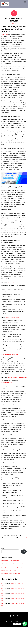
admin (14, 23)
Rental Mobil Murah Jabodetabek (17, 377)
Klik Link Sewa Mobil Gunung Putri (10, 560)
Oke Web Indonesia (17, 622)
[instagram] (13, 616)
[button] (24, 624)
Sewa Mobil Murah (13, 282)
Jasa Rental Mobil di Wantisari (12, 535)
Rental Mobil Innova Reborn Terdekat (11, 568)
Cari (2, 548)
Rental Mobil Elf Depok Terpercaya (10, 573)
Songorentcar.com (6, 382)
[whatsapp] (17, 616)
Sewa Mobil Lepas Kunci (12, 317)
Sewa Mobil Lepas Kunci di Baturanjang (13, 538)
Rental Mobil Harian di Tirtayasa (14, 19)
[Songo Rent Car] (5, 4)
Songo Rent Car (13, 620)
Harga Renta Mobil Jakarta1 (9, 571)
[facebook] (10, 616)
